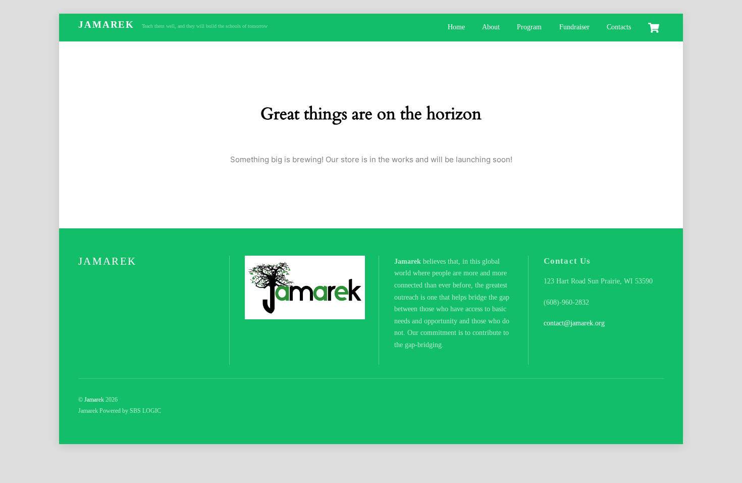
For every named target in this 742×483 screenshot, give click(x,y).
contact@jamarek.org (574, 323)
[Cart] (654, 28)
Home (456, 27)
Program (529, 27)
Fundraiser (574, 27)
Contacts (619, 27)
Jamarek (94, 399)
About (491, 27)
